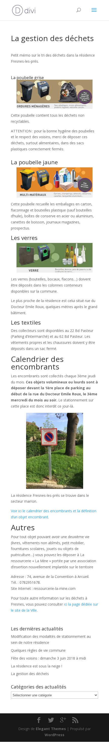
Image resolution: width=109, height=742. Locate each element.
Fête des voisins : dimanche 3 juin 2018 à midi (48, 658)
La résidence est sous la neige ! (36, 666)
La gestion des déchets (30, 673)
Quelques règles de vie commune (38, 650)
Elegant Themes (51, 728)
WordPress (54, 734)
